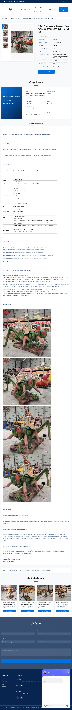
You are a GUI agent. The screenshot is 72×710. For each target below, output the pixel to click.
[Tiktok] (60, 1)
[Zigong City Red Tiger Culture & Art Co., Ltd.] (12, 9)
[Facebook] (58, 1)
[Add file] (45, 705)
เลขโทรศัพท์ (4, 639)
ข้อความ (3, 647)
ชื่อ (2, 631)
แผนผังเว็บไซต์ (21, 707)
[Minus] (68, 672)
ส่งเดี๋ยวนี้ (36, 661)
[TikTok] (21, 697)
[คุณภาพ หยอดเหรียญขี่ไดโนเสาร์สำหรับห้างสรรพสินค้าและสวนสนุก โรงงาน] (9, 593)
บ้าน (21, 9)
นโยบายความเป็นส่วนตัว (11, 707)
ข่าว (46, 9)
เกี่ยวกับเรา (30, 9)
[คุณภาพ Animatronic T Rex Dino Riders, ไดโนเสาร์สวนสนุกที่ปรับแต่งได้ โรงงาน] (45, 593)
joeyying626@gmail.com (20, 1)
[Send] (67, 705)
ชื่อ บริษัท (39, 631)
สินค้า (25, 9)
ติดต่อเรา (41, 9)
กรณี (50, 9)
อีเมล (38, 639)
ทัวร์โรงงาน (35, 9)
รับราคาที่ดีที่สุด (9, 611)
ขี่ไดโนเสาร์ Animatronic (15, 18)
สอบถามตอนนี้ (63, 9)
